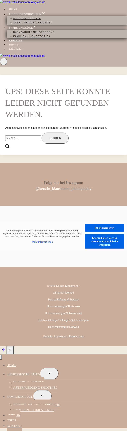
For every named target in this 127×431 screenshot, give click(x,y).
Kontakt (16, 48)
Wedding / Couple (27, 18)
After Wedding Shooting (33, 22)
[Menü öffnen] (3, 61)
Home (13, 9)
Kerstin (15, 40)
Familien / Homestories (31, 36)
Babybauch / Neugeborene (33, 32)
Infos (13, 44)
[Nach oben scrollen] (3, 351)
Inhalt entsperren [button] (104, 227)
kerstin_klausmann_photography (65, 188)
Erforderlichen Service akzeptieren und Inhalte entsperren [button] (104, 241)
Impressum (60, 336)
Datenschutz (76, 336)
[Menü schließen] (1, 357)
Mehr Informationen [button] (42, 241)
